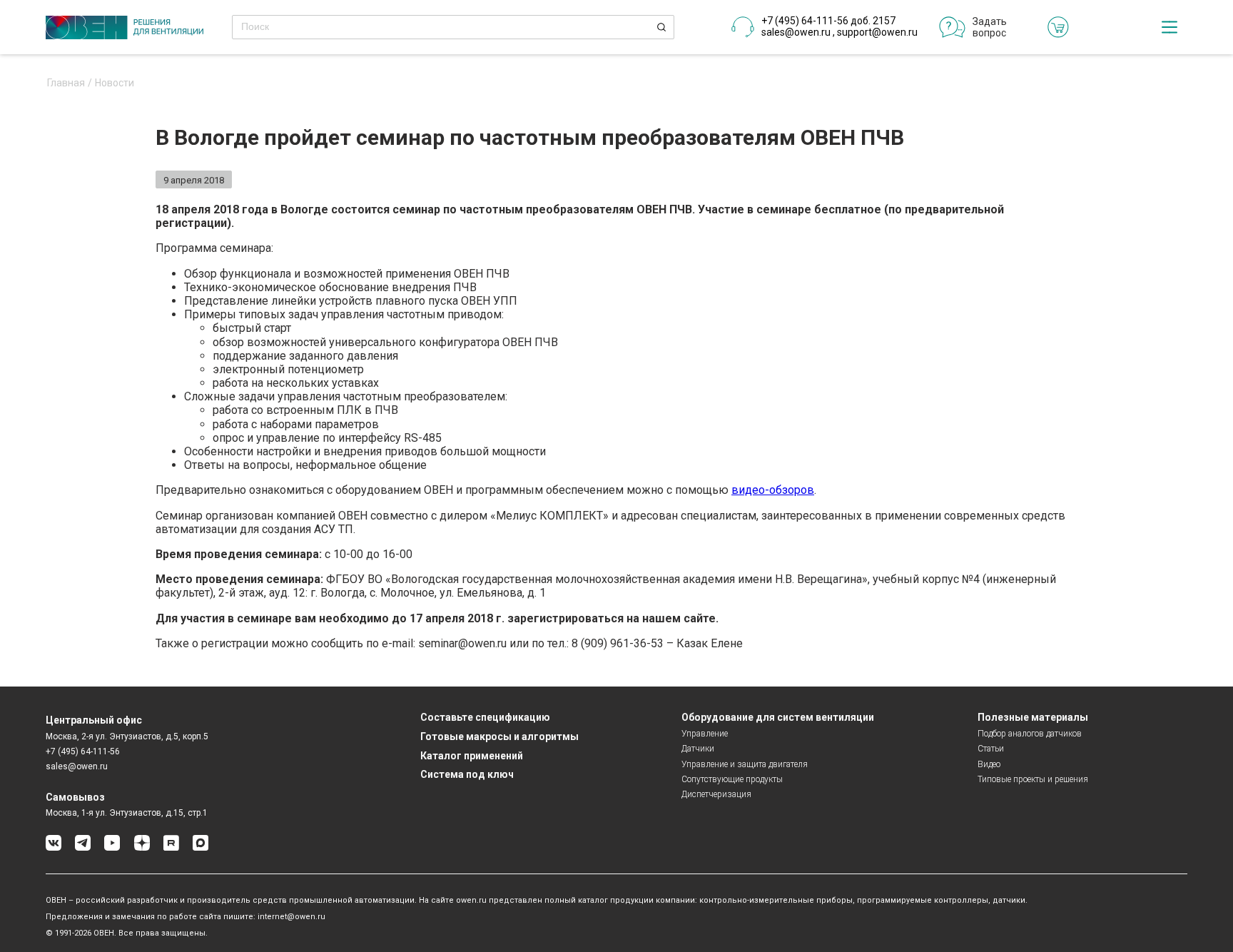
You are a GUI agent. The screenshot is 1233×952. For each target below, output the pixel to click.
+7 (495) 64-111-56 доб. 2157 (828, 20)
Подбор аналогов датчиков (1030, 734)
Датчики (697, 749)
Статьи (991, 749)
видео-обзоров (772, 490)
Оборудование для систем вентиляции (777, 717)
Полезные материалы (1033, 717)
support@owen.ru (877, 32)
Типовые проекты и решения (1033, 779)
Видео (989, 764)
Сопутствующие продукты (732, 779)
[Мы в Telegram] (83, 848)
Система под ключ (467, 774)
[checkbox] (1169, 27)
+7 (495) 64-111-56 (83, 751)
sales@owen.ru (796, 32)
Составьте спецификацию (485, 717)
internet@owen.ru (291, 916)
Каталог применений (471, 755)
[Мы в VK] (53, 848)
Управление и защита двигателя (744, 764)
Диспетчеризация (716, 794)
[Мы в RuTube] (171, 848)
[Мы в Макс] (200, 848)
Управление (704, 734)
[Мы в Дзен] (142, 848)
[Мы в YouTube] (112, 848)
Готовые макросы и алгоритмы (499, 736)
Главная (66, 83)
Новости (114, 83)
